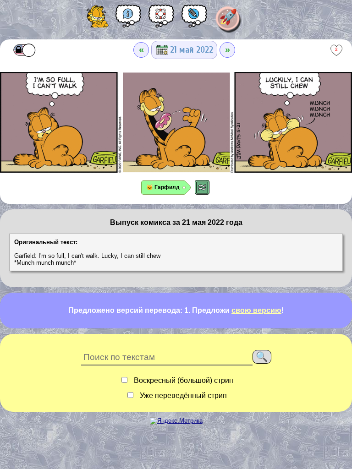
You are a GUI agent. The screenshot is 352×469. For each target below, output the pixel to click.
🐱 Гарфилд (163, 187)
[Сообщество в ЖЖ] (194, 19)
